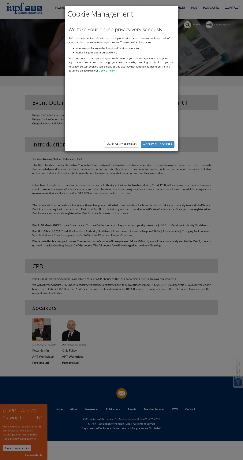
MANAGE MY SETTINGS (122, 144)
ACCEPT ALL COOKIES (157, 144)
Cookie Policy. (107, 70)
